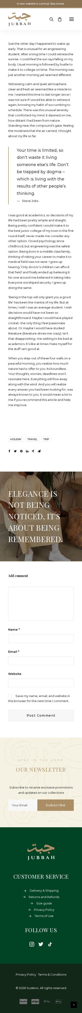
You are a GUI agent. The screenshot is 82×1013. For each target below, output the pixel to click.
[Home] (41, 852)
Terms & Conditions (52, 974)
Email (13, 651)
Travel (32, 439)
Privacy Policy (44, 909)
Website (14, 674)
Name (14, 629)
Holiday (15, 439)
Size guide (44, 903)
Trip (46, 439)
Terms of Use (44, 916)
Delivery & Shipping (44, 890)
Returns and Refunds (44, 897)
